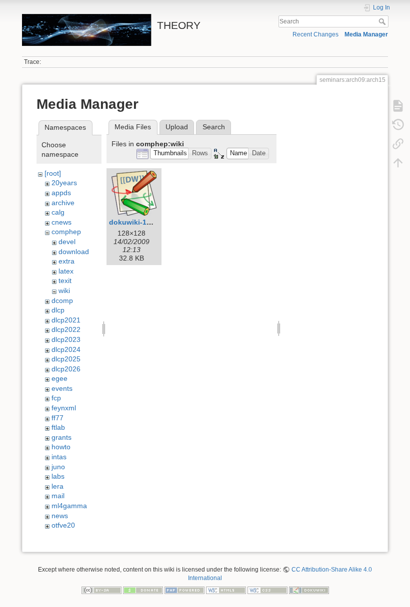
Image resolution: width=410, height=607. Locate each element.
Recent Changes (315, 34)
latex (66, 271)
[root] (52, 173)
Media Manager (366, 34)
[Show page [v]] (398, 105)
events (62, 388)
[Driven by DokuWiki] (309, 589)
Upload (177, 127)
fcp (56, 398)
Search (383, 21)
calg (58, 212)
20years (64, 183)
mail (58, 496)
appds (61, 193)
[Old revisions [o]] (398, 124)
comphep (66, 232)
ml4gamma (69, 506)
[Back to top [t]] (398, 162)
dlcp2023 (66, 339)
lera (58, 486)
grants (62, 437)
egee (60, 378)
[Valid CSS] (268, 589)
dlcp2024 (66, 349)
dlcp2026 (66, 369)
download (73, 252)
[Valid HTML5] (226, 589)
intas (59, 457)
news (60, 516)
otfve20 (63, 525)
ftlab (58, 427)
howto (61, 447)
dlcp (58, 310)
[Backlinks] (398, 143)
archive (63, 203)
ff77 (58, 418)
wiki (64, 291)
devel (67, 242)
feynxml (64, 408)
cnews (62, 222)
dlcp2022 (66, 329)
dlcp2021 (66, 320)
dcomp (62, 300)
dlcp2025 (66, 359)
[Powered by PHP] (184, 589)
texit (65, 281)
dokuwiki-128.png (139, 222)
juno (58, 467)
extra (66, 261)
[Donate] (143, 589)
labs (58, 476)
